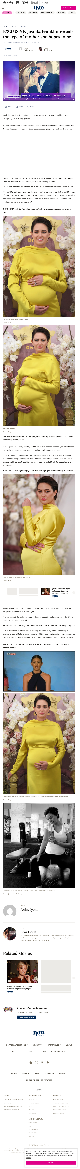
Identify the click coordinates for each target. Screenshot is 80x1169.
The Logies (21, 12)
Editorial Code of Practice (39, 1080)
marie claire (33, 1123)
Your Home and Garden (11, 1110)
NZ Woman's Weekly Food (61, 1106)
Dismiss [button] (51, 1162)
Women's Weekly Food (60, 1103)
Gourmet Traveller (59, 1110)
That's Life (32, 1113)
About (14, 1073)
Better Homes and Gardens (13, 1106)
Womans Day (33, 1099)
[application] (39, 81)
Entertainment (47, 12)
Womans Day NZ (34, 1103)
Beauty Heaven (33, 1129)
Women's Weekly (58, 1099)
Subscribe (49, 1073)
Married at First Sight (17, 1045)
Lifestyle (61, 12)
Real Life (16, 1052)
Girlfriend (32, 1136)
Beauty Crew (33, 1133)
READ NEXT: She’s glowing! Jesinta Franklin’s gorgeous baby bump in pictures (38, 470)
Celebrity (33, 12)
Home (5, 26)
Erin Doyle (48, 50)
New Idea (32, 1110)
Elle (30, 1126)
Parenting (23, 26)
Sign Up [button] (68, 8)
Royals (72, 12)
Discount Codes (58, 1052)
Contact (63, 1073)
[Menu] (3, 7)
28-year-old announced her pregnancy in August (29, 436)
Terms (37, 1073)
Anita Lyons (28, 50)
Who (30, 1106)
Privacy (25, 1073)
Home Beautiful (9, 1103)
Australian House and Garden (14, 1099)
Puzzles (42, 1052)
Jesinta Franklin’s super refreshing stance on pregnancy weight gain (61, 591)
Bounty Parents (58, 1113)
